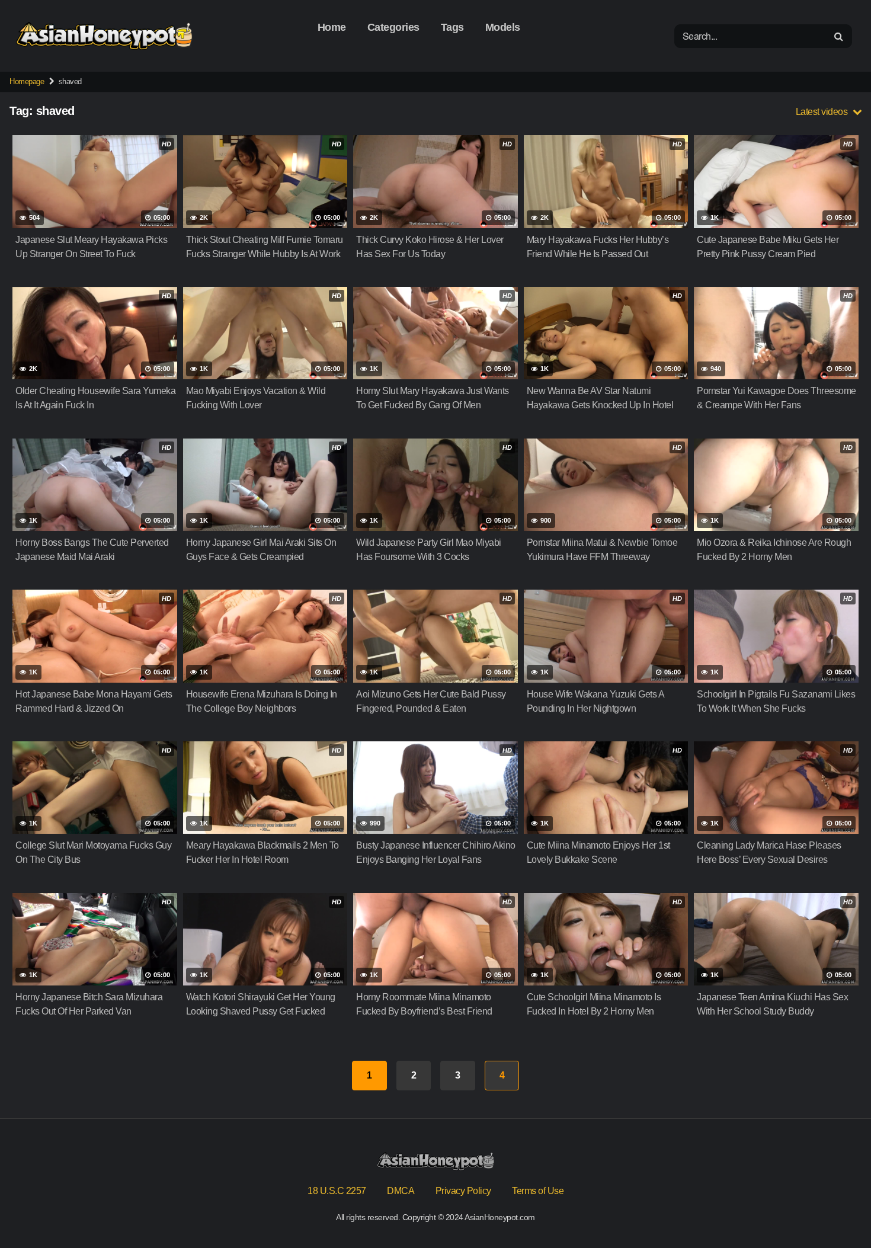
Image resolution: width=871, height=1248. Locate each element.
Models (502, 27)
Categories (393, 27)
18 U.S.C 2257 (337, 1191)
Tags (452, 27)
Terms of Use (537, 1191)
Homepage (26, 81)
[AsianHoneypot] (104, 36)
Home (332, 27)
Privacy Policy (463, 1191)
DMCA (400, 1191)
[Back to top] (838, 1210)
